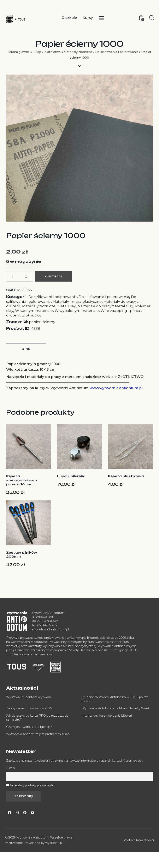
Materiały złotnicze (78, 52)
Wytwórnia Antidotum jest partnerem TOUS (38, 734)
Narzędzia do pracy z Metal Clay (105, 306)
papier (35, 322)
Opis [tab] (26, 349)
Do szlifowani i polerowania (52, 297)
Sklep (37, 52)
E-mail (10, 768)
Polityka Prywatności (139, 840)
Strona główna (19, 52)
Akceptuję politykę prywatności (32, 785)
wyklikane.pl (54, 843)
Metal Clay (66, 306)
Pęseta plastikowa (126, 476)
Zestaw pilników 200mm (21, 554)
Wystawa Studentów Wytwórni (29, 697)
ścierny (48, 322)
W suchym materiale (34, 311)
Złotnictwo (52, 52)
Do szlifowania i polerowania (116, 52)
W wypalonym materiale (77, 311)
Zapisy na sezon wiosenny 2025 (29, 708)
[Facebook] (9, 812)
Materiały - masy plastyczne (77, 301)
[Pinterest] (25, 812)
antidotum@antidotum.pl (50, 629)
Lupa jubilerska (71, 476)
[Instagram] (17, 812)
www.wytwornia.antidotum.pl (116, 388)
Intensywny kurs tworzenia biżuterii (107, 715)
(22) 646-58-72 (47, 625)
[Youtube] (32, 812)
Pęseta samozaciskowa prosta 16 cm (21, 480)
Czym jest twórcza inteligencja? (29, 727)
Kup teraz (54, 276)
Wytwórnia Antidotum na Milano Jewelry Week (116, 708)
